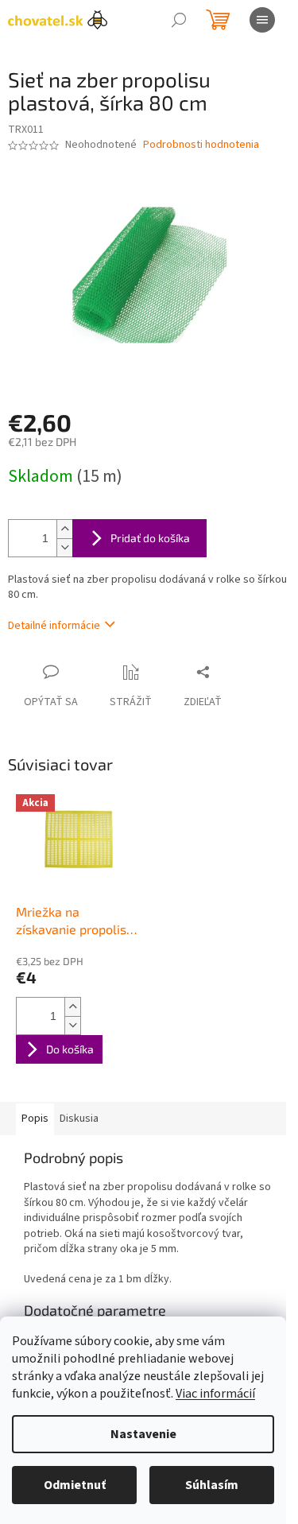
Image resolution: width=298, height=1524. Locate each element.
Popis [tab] (34, 1119)
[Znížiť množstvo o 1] (64, 547)
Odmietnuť (75, 1485)
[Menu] (262, 20)
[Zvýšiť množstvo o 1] (64, 529)
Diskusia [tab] (79, 1119)
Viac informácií (215, 1393)
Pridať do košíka (150, 538)
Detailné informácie (54, 626)
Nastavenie (143, 1434)
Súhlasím (211, 1485)
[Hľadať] (179, 20)
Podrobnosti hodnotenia (201, 145)
